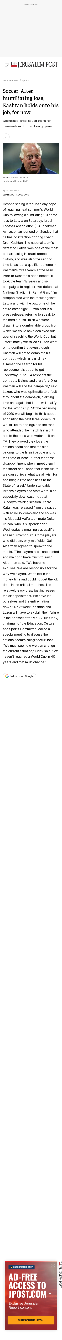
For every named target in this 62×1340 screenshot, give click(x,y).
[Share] (6, 136)
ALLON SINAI (12, 190)
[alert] (31, 1301)
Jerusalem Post (11, 80)
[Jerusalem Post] (34, 65)
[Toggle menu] (7, 65)
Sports (25, 80)
